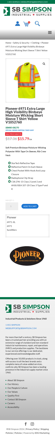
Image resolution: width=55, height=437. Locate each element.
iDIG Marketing (42, 433)
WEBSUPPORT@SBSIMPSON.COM (34, 2)
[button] (44, 63)
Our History (13, 384)
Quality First (13, 395)
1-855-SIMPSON (13, 2)
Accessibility (13, 407)
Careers (11, 403)
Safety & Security (21, 42)
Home (8, 42)
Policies (18, 433)
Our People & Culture (17, 388)
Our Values (12, 391)
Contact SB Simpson (16, 399)
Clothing (35, 42)
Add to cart (30, 206)
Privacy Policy (32, 429)
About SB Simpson (15, 380)
